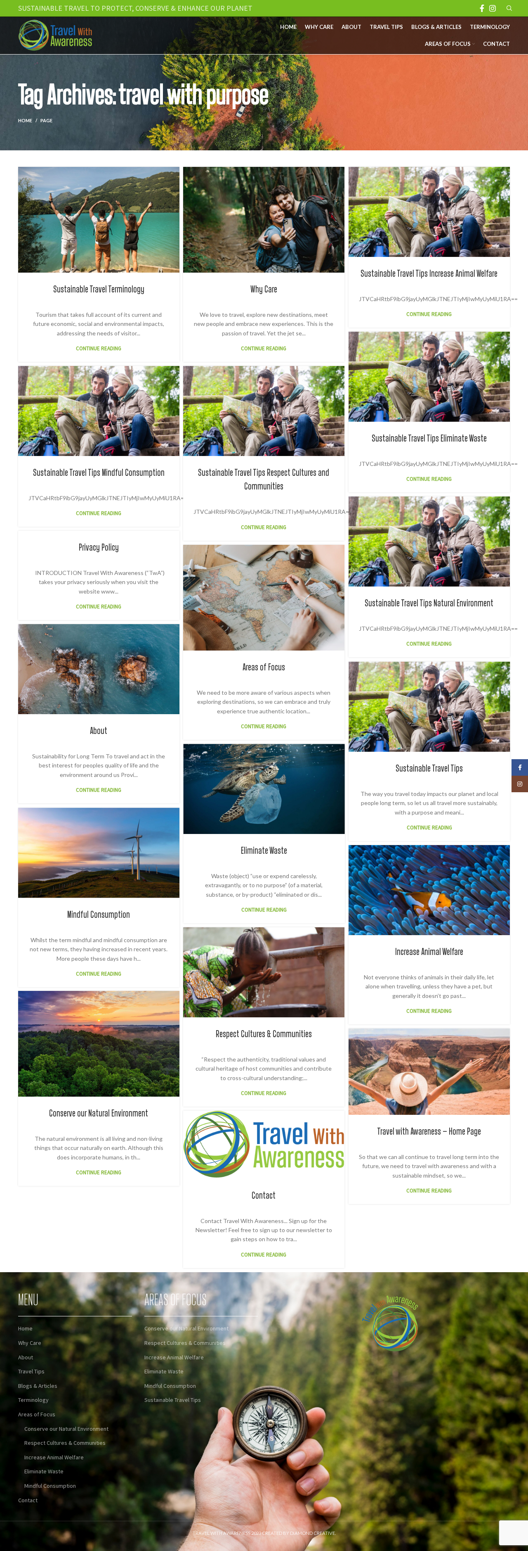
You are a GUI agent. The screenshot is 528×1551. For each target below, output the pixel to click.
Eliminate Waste (264, 851)
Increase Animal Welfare (429, 952)
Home (25, 120)
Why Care (263, 290)
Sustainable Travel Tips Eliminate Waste (429, 439)
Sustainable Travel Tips (429, 769)
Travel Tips (31, 1371)
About (98, 731)
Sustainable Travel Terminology (98, 290)
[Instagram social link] (492, 8)
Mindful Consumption (98, 915)
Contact (264, 1196)
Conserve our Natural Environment (98, 1114)
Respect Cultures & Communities (264, 1034)
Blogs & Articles (37, 1385)
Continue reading (98, 348)
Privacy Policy (99, 548)
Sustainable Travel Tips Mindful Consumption (99, 473)
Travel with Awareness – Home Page (429, 1132)
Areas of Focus (264, 667)
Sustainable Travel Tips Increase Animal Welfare (429, 274)
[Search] (508, 8)
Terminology (33, 1400)
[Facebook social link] (482, 8)
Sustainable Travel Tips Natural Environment (429, 603)
